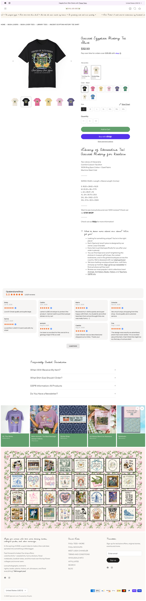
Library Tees (42, 24)
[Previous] (47, 3)
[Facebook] (5, 3)
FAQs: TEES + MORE (76, 543)
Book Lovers (13, 24)
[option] (42, 63)
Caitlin (42, 302)
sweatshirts (21, 556)
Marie (78, 302)
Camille (78, 325)
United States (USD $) (133, 3)
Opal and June (13, 596)
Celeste (114, 302)
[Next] (99, 3)
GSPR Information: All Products (46, 385)
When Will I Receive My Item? (45, 370)
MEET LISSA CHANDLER (78, 551)
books (12, 568)
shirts (12, 556)
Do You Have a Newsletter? (44, 393)
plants (17, 568)
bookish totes (18, 558)
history (23, 568)
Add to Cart (105, 129)
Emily (6, 302)
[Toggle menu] (6, 8)
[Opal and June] (73, 8)
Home (3, 24)
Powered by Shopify (25, 596)
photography (13, 566)
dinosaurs (34, 568)
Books (106, 272)
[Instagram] (9, 3)
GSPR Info (92, 274)
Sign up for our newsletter (114, 265)
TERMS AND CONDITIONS (79, 554)
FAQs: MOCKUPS (75, 547)
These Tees (83, 3)
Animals (91, 272)
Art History (99, 272)
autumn (43, 323)
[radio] (86, 72)
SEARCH (71, 565)
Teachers (123, 272)
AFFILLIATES (73, 561)
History (112, 272)
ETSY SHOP (88, 213)
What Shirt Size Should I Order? (46, 377)
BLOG (70, 569)
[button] (73, 346)
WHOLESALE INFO (76, 558)
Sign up (113, 560)
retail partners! (119, 260)
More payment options (105, 141)
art (28, 568)
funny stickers (32, 556)
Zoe (112, 323)
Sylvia (6, 319)
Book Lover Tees (28, 24)
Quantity (84, 116)
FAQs (94, 222)
